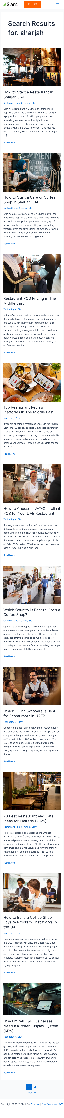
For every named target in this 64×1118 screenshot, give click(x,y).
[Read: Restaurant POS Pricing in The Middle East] (31, 273)
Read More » (10, 142)
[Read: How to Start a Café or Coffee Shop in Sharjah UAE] (31, 172)
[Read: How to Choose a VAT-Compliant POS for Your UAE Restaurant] (31, 483)
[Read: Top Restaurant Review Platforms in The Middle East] (31, 382)
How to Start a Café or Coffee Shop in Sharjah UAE (29, 199)
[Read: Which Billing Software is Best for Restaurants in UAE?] (31, 686)
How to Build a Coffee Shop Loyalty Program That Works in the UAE (30, 922)
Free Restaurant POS (52, 1104)
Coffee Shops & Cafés (15, 208)
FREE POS (32, 4)
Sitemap (35, 1104)
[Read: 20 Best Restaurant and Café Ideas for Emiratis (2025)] (31, 791)
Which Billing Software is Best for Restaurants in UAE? (29, 713)
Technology (9, 309)
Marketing (8, 418)
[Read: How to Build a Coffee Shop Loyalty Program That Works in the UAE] (31, 892)
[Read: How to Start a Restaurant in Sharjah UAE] (31, 67)
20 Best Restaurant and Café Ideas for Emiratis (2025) (28, 818)
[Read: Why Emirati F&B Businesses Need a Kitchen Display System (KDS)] (31, 999)
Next (32, 1092)
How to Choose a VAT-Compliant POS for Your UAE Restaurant (31, 511)
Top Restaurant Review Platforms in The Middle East (28, 409)
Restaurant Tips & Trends (16, 103)
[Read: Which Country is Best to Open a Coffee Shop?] (31, 584)
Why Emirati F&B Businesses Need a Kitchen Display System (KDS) (30, 1026)
